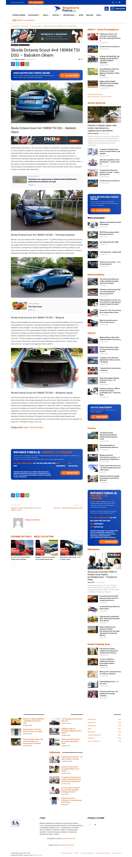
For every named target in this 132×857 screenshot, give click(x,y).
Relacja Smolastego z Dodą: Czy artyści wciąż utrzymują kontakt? (109, 349)
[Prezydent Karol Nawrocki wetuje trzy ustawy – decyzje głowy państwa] (93, 172)
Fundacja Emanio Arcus (87, 853)
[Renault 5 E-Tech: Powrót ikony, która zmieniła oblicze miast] (47, 548)
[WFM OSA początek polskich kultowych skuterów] (93, 234)
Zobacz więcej (38, 855)
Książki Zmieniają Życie (99, 644)
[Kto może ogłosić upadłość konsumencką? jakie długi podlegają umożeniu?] (54, 790)
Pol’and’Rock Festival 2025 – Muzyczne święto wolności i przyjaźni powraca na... (109, 598)
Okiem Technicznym (33, 427)
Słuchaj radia (71, 76)
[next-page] (15, 563)
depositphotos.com (68, 838)
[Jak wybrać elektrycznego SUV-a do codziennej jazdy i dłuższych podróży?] (93, 292)
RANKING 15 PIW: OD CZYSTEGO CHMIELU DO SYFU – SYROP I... (71, 731)
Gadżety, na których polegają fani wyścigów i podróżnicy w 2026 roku (109, 478)
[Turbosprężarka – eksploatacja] (93, 254)
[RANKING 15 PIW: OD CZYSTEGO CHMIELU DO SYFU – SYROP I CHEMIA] (54, 731)
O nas (98, 15)
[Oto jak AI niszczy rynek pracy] (93, 49)
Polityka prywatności (67, 853)
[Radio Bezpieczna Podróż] (67, 8)
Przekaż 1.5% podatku (25, 20)
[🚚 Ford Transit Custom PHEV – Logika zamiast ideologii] (22, 548)
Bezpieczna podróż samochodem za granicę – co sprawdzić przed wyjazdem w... (110, 457)
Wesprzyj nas (72, 473)
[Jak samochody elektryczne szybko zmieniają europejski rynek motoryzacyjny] (93, 281)
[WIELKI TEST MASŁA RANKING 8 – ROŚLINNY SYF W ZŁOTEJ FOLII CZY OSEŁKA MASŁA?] (16, 721)
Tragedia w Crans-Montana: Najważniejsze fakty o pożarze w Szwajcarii (110, 360)
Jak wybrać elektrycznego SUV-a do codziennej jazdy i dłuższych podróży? (110, 291)
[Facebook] (116, 2)
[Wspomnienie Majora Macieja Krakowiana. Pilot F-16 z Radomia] (93, 380)
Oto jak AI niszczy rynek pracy (110, 46)
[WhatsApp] (27, 64)
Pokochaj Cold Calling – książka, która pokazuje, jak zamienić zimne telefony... (109, 651)
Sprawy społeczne (96, 103)
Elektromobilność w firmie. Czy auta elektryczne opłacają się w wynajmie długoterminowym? (110, 302)
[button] (113, 2)
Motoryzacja (24, 26)
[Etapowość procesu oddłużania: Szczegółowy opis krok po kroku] (54, 800)
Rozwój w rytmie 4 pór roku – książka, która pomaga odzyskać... (109, 693)
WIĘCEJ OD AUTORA (44, 536)
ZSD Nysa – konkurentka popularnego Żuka (68, 508)
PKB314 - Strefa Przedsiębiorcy (103, 29)
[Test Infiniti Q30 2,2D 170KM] (93, 244)
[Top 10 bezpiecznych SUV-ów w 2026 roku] (54, 721)
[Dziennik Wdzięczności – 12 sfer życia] (93, 684)
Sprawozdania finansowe (103, 853)
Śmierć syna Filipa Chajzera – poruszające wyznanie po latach (71, 741)
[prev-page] (12, 563)
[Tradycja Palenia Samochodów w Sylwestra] (93, 370)
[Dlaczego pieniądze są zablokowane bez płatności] (93, 447)
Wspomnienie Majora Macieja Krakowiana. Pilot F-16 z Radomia (109, 380)
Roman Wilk (91, 582)
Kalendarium (94, 549)
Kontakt (77, 853)
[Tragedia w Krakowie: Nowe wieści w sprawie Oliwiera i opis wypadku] (93, 152)
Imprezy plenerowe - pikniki (95, 568)
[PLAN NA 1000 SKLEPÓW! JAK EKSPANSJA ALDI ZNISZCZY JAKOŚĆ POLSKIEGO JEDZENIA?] (93, 59)
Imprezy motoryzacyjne (95, 94)
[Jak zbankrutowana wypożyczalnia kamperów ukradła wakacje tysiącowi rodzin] (93, 435)
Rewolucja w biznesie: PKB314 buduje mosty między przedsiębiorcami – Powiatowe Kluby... (102, 576)
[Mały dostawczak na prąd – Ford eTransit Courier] (71, 548)
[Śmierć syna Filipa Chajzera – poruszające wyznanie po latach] (54, 742)
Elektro (38, 554)
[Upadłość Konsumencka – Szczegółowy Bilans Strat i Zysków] (54, 769)
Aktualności (33, 15)
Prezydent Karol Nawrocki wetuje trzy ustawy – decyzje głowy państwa (109, 172)
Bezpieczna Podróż (19, 59)
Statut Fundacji (117, 853)
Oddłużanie (101, 417)
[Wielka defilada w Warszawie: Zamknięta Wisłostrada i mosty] (93, 340)
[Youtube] (119, 2)
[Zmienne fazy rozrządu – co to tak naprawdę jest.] (93, 264)
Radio (45, 15)
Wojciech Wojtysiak (93, 133)
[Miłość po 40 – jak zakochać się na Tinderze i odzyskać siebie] (93, 674)
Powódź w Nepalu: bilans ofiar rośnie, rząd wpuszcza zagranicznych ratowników (102, 128)
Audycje (55, 15)
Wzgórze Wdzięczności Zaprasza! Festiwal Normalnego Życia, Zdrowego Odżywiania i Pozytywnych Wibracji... (110, 631)
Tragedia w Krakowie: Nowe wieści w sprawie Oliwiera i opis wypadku (110, 151)
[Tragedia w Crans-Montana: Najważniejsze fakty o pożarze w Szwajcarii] (93, 360)
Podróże (92, 428)
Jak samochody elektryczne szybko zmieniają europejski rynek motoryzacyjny (109, 281)
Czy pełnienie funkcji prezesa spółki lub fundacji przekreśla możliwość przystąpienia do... (71, 779)
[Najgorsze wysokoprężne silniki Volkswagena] (93, 224)
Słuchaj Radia (37, 2)
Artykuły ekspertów (16, 554)
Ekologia (90, 122)
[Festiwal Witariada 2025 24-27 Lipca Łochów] (93, 609)
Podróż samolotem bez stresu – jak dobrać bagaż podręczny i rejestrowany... (110, 468)
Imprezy (91, 333)
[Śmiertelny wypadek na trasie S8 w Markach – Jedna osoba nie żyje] (93, 162)
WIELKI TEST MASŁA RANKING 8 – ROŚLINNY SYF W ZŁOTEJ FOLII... (33, 721)
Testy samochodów (35, 26)
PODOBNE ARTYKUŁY (21, 536)
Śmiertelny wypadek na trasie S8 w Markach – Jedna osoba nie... (109, 162)
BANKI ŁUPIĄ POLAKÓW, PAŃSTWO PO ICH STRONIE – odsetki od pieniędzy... (109, 83)
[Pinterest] (22, 64)
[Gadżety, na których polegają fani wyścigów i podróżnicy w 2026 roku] (93, 478)
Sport (81, 15)
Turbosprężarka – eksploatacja (110, 252)
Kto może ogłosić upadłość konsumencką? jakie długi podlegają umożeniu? (70, 790)
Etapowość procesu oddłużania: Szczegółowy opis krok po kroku (71, 800)
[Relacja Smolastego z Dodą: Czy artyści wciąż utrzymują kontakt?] (93, 350)
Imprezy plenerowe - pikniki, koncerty (100, 96)
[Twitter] (18, 64)
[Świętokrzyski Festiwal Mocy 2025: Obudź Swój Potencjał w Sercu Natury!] (93, 619)
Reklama (89, 15)
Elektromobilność (96, 274)
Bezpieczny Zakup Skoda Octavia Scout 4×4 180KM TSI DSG (26, 509)
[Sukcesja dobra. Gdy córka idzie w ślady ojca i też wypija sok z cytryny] (16, 732)
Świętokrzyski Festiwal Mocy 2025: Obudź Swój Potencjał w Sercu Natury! (110, 618)
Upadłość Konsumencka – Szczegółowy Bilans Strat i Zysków (70, 769)
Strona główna (18, 15)
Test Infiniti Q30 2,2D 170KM (109, 242)
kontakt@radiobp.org (66, 845)
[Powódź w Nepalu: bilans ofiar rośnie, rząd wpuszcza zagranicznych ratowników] (104, 114)
